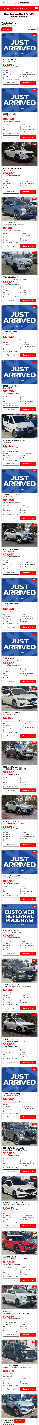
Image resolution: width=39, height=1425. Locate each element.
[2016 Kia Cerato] (19, 100)
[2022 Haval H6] (19, 209)
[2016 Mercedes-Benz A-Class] (19, 1188)
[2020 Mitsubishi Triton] (19, 263)
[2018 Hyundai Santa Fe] (19, 971)
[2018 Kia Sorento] (19, 317)
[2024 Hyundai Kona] (19, 807)
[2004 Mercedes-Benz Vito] (19, 426)
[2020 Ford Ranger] (19, 1352)
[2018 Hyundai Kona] (19, 372)
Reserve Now (28, 83)
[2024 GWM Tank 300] (19, 862)
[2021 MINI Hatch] (19, 1243)
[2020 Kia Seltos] (19, 45)
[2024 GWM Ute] (19, 1297)
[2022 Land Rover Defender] (19, 753)
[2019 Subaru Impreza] (19, 698)
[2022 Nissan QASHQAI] (19, 154)
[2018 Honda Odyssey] (19, 1079)
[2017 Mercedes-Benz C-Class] (19, 481)
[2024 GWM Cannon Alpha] (19, 1134)
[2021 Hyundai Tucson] (19, 1025)
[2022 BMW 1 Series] (19, 916)
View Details (11, 83)
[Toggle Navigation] (36, 8)
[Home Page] (19, 2)
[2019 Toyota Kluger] (19, 644)
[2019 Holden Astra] (19, 590)
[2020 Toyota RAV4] (19, 535)
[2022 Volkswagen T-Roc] (19, 1406)
